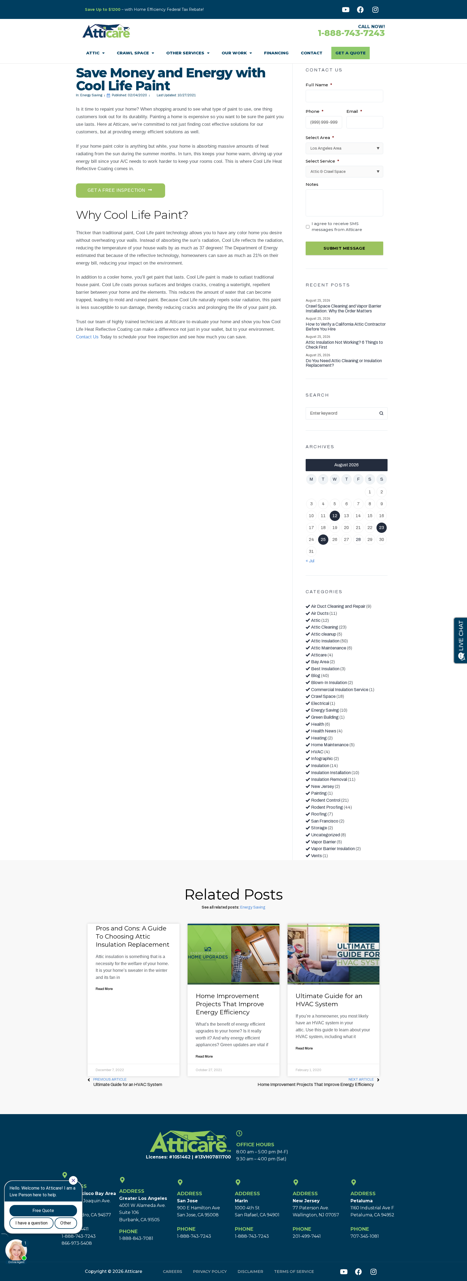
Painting (319, 793)
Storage (319, 828)
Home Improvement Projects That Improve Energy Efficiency (230, 1004)
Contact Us (87, 336)
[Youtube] (345, 9)
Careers (172, 1271)
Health (317, 724)
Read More (104, 989)
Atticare (319, 655)
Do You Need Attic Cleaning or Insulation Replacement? (344, 363)
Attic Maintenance (328, 648)
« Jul (310, 561)
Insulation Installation (331, 772)
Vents (316, 855)
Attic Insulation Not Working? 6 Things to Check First (344, 344)
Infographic (322, 758)
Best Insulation (325, 668)
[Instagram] (375, 9)
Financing (276, 52)
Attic (92, 52)
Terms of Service (294, 1271)
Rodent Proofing (327, 807)
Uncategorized (325, 835)
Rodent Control (325, 800)
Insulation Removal (329, 779)
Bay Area (320, 661)
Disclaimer (250, 1271)
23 (381, 527)
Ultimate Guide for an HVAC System (329, 1000)
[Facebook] (360, 9)
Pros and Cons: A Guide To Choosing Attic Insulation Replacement (132, 936)
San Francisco (324, 821)
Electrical (320, 703)
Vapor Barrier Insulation (333, 848)
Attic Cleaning (324, 627)
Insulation (320, 765)
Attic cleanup (323, 634)
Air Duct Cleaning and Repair (338, 606)
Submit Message (344, 248)
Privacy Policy (210, 1271)
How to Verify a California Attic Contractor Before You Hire (346, 326)
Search (381, 413)
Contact (311, 52)
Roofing (319, 814)
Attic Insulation (325, 641)
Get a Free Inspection (116, 190)
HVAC (317, 752)
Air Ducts (320, 613)
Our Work (234, 52)
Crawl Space (133, 52)
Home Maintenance (330, 744)
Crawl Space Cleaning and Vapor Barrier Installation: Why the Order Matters (343, 308)
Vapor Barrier (323, 842)
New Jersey (322, 786)
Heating (319, 738)
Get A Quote (350, 52)
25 (323, 539)
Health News (323, 731)
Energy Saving (91, 95)
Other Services (185, 52)
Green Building (325, 717)
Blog (315, 675)
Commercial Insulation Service (339, 689)
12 (334, 515)
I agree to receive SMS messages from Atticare (337, 226)
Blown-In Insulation (329, 682)
